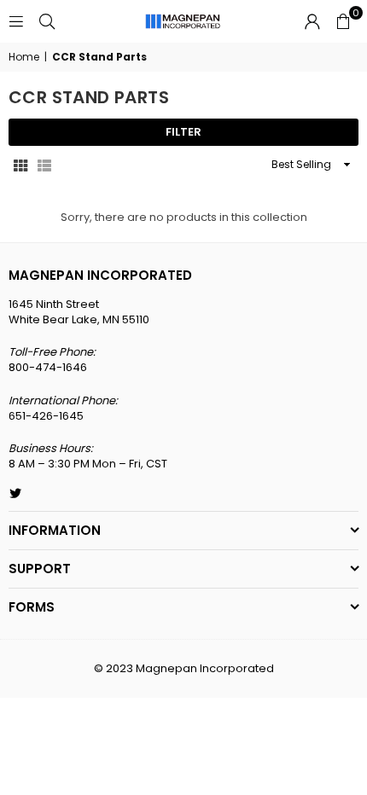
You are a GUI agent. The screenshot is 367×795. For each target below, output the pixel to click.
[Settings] (312, 21)
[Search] (47, 21)
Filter (183, 132)
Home (24, 57)
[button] (343, 21)
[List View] (44, 164)
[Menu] (16, 21)
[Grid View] (20, 164)
